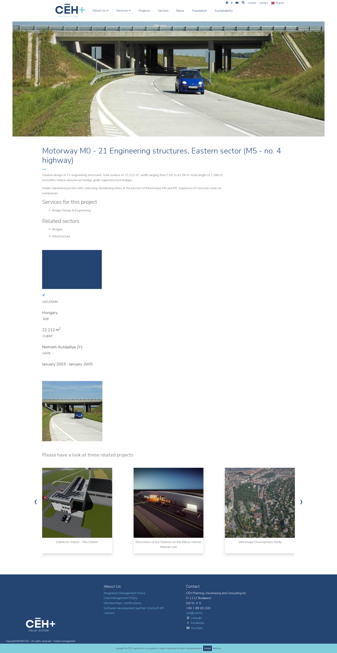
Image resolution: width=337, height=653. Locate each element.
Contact (252, 3)
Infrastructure (61, 236)
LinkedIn (196, 618)
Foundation (199, 11)
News (180, 11)
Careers (263, 3)
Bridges (57, 229)
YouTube (196, 628)
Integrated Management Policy (124, 593)
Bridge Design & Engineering (71, 210)
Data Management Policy (121, 598)
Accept (207, 648)
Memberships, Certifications (122, 603)
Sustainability (224, 11)
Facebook (197, 623)
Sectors (163, 11)
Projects (144, 11)
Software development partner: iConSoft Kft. (134, 608)
